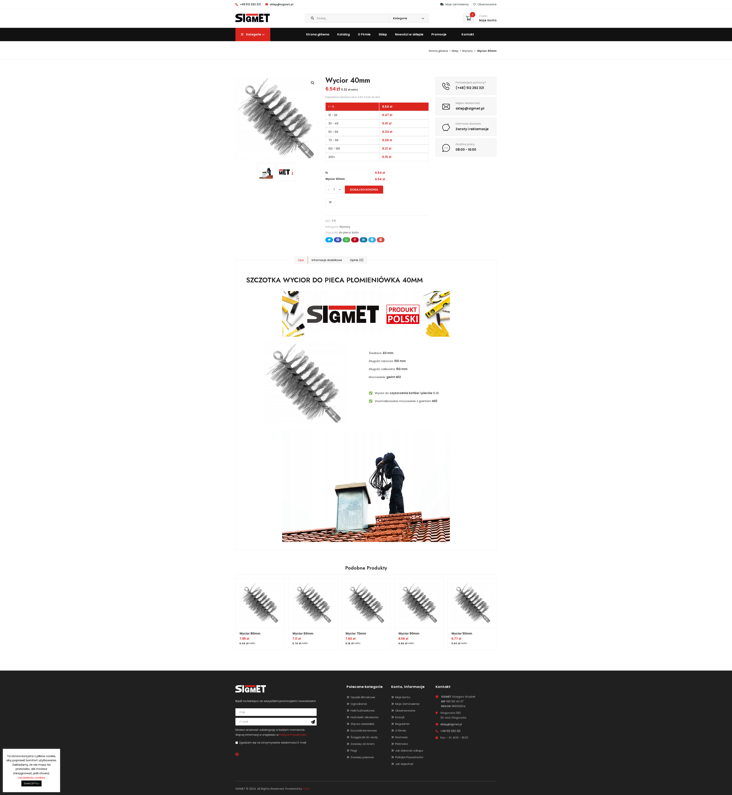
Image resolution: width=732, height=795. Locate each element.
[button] (312, 82)
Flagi (354, 751)
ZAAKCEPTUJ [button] (31, 783)
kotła (355, 232)
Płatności (401, 744)
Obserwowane (487, 4)
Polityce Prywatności (293, 735)
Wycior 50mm (461, 634)
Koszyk (400, 717)
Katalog (343, 34)
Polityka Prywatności (409, 757)
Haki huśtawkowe (362, 710)
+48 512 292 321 (250, 4)
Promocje (438, 34)
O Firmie (364, 34)
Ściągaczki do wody (364, 737)
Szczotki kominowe (364, 730)
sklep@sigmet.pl (281, 4)
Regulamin (402, 724)
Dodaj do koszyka (364, 190)
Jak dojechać (404, 764)
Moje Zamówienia (407, 704)
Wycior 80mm (249, 634)
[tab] (301, 260)
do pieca (345, 232)
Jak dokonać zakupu (409, 751)
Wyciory (467, 51)
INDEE (306, 789)
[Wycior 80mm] (260, 603)
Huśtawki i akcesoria (364, 717)
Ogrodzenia (359, 704)
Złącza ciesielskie (362, 724)
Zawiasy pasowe (362, 757)
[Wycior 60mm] (313, 603)
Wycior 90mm (408, 634)
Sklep (383, 34)
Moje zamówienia (457, 4)
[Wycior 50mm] (472, 603)
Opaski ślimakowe (363, 697)
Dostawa (401, 737)
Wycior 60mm (302, 634)
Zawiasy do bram (362, 744)
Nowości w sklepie (409, 34)
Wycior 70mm (355, 634)
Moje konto (402, 697)
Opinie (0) (357, 260)
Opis (301, 260)
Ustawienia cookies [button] (31, 778)
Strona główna (317, 34)
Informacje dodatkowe (327, 260)
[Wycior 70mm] (366, 603)
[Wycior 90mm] (419, 603)
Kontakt (468, 34)
